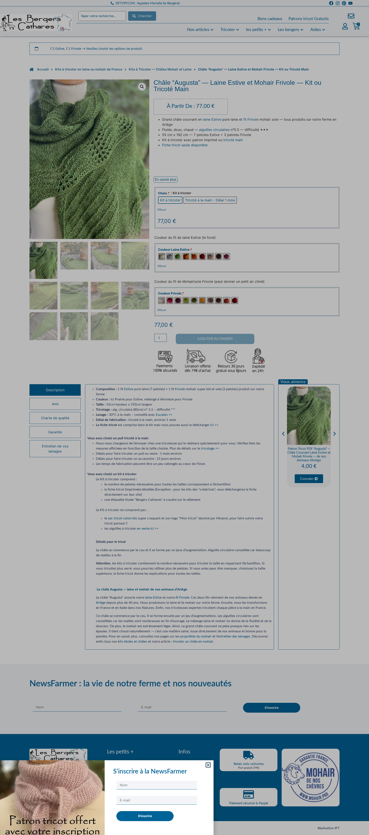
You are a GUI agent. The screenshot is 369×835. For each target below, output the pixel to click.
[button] (208, 765)
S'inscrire (145, 816)
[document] (184, 417)
